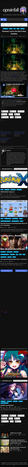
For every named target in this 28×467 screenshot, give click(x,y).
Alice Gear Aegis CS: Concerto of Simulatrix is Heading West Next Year (7, 271)
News (11, 28)
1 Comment (23, 36)
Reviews (15, 401)
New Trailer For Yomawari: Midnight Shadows (6, 138)
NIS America (22, 146)
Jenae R (13, 36)
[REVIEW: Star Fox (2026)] (5, 435)
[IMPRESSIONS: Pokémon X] (14, 179)
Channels (5, 28)
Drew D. (20, 450)
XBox (14, 257)
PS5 (24, 254)
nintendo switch (8, 146)
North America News (5, 221)
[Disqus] (14, 290)
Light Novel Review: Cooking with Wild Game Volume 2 (18, 448)
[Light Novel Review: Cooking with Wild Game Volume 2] (5, 450)
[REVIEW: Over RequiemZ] (14, 391)
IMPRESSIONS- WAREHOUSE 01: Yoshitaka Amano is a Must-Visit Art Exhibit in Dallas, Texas (18, 441)
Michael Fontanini (13, 227)
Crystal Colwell (13, 194)
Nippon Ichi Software (15, 146)
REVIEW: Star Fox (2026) (15, 433)
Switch (22, 28)
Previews (19, 189)
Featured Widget (4, 254)
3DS (2, 189)
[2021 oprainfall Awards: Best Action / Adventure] (14, 242)
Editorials (9, 252)
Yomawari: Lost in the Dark (8, 147)
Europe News (8, 218)
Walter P (12, 261)
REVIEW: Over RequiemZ (7, 405)
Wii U (21, 221)
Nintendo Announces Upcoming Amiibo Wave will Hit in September (14, 224)
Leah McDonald (23, 434)
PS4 (18, 28)
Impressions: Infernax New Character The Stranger (21, 271)
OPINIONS (12, 254)
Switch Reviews (4, 403)
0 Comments (18, 407)
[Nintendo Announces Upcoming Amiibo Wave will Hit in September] (14, 208)
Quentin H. (21, 444)
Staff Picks (3, 257)
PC (14, 28)
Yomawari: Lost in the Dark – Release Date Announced (19, 132)
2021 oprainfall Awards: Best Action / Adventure (14, 259)
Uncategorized (15, 221)
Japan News (15, 218)
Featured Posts (7, 381)
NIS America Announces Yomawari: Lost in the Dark (6, 132)
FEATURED (13, 189)
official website (15, 76)
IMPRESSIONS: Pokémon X (8, 192)
